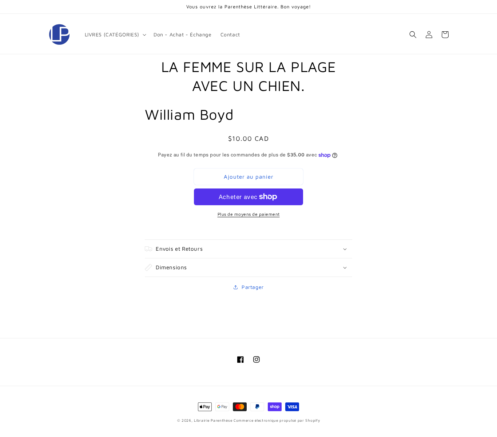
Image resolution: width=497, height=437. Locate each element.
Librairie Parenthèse (213, 420)
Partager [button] (253, 287)
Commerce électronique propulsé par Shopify (277, 420)
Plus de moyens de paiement (249, 214)
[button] (114, 34)
